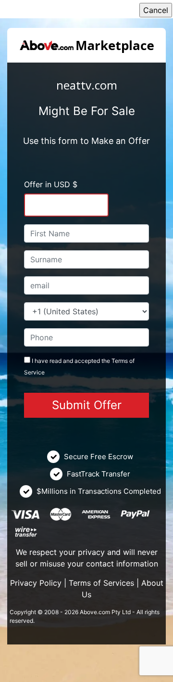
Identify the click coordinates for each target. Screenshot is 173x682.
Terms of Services (101, 583)
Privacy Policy (36, 583)
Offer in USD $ (50, 184)
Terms (119, 360)
